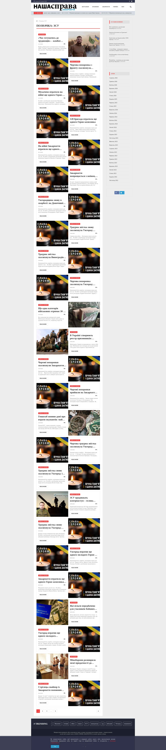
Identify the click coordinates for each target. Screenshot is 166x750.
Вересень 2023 (113, 145)
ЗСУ (73, 723)
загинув (123, 723)
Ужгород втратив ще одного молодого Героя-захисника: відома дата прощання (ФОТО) (82, 553)
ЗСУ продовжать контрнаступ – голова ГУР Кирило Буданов (81, 499)
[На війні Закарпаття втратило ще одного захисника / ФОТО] (84, 152)
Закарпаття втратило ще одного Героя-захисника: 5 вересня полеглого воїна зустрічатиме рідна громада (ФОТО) (52, 580)
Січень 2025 (112, 106)
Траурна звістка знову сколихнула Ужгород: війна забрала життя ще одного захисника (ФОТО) (52, 526)
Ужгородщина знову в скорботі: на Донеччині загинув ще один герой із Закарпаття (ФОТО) (51, 202)
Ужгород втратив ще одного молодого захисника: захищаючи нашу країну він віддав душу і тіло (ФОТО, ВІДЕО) (50, 634)
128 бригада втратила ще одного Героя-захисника (83, 120)
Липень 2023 (113, 152)
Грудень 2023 (113, 134)
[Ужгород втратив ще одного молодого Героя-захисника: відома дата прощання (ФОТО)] (52, 558)
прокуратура (81, 723)
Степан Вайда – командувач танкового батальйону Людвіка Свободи (118, 49)
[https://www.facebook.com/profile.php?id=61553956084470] (129, 1)
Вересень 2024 (113, 109)
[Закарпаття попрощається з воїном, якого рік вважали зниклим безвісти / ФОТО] (52, 179)
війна (60, 723)
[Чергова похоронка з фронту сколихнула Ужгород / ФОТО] (52, 71)
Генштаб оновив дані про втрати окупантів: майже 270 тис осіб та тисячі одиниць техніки (51, 418)
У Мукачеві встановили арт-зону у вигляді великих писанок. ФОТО (104, 13)
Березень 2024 (113, 124)
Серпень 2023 (113, 148)
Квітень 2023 (113, 162)
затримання (114, 723)
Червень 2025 (113, 102)
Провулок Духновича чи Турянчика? (118, 32)
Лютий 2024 (113, 127)
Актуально (42, 34)
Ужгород (105, 723)
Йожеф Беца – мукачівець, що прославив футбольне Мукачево (119, 60)
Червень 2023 (113, 155)
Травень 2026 (113, 81)
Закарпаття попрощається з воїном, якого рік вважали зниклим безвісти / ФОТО (84, 175)
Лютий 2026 (113, 92)
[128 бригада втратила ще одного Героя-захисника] (52, 125)
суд (90, 723)
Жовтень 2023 (113, 141)
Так (55, 746)
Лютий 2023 (113, 170)
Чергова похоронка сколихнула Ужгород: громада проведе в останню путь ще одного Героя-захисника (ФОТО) (83, 283)
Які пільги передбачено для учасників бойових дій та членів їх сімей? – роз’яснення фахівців (83, 607)
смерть (67, 723)
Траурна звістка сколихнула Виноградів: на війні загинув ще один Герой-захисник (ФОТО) (51, 256)
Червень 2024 (113, 117)
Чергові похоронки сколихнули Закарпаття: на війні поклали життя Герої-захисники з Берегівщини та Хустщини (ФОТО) (51, 364)
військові (96, 723)
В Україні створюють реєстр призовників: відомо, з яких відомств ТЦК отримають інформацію (82, 337)
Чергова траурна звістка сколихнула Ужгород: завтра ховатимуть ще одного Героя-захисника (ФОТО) (83, 445)
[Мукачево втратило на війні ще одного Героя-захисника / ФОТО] (84, 98)
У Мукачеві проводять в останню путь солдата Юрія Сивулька (63, 13)
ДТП (130, 723)
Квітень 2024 (113, 120)
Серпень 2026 (113, 78)
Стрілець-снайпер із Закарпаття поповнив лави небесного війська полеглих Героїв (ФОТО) (51, 689)
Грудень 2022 (113, 177)
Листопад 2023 (113, 138)
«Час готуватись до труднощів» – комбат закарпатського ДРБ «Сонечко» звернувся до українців (51, 39)
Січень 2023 (112, 173)
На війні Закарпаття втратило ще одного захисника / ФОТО (49, 148)
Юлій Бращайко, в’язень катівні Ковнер (118, 54)
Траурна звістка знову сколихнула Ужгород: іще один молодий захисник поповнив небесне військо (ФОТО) (52, 472)
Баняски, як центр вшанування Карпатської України (116, 44)
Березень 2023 (113, 166)
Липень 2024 (113, 113)
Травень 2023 (113, 159)
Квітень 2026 (113, 85)
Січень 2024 (112, 131)
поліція (53, 723)
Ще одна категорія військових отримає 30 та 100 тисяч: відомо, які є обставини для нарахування (52, 310)
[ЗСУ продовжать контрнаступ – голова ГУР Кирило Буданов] (52, 504)
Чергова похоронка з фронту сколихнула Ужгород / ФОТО (81, 66)
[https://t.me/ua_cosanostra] (131, 1)
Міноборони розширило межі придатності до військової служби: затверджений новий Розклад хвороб (83, 662)
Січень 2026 (112, 95)
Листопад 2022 (113, 180)
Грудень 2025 (113, 99)
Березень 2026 (113, 88)
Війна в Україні (75, 61)
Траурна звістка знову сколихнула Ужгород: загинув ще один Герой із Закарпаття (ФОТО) (83, 229)
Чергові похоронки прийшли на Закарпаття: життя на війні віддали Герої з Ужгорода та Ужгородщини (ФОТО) (83, 391)
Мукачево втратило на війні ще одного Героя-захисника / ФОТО (50, 93)
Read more (43, 53)
